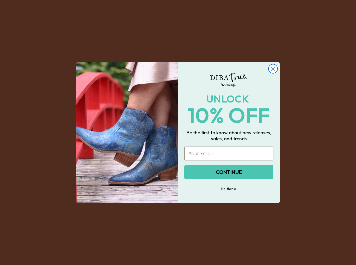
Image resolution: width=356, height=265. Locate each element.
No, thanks (229, 189)
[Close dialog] (273, 68)
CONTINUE (229, 172)
